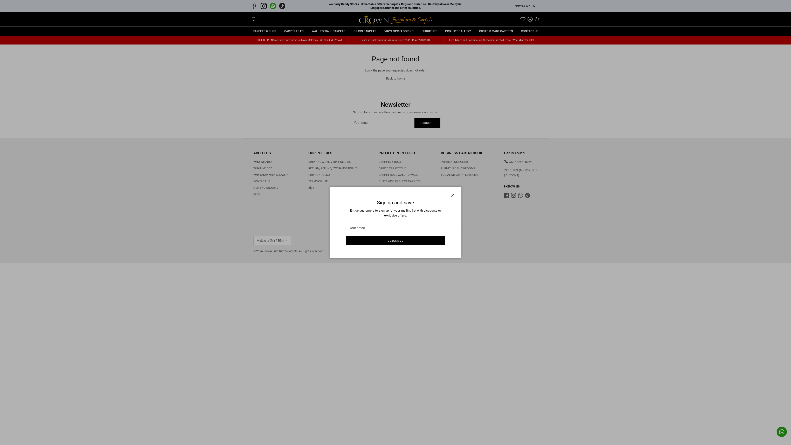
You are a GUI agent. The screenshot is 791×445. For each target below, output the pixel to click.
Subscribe (395, 240)
